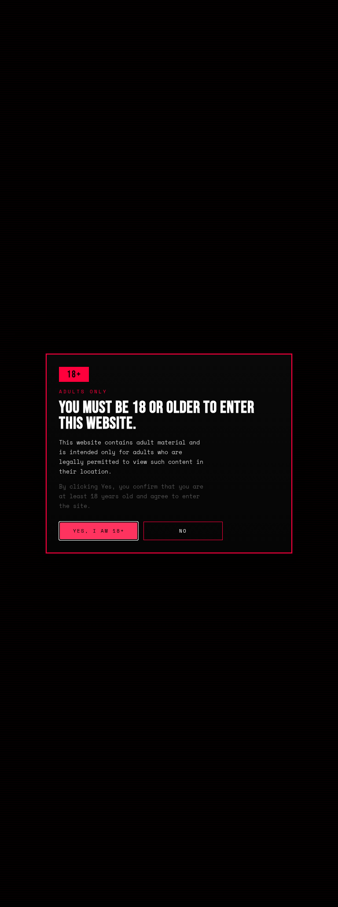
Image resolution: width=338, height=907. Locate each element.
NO (183, 530)
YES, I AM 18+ (99, 530)
